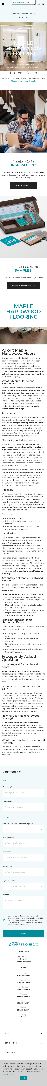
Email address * (8, 852)
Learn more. (8, 1074)
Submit (23, 933)
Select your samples (21, 285)
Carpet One (5, 26)
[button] (35, 4)
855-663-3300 (24, 17)
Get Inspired (11, 1043)
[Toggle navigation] (3, 4)
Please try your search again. (23, 81)
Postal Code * (8, 866)
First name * (7, 787)
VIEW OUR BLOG (21, 185)
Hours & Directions (23, 961)
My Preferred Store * (10, 881)
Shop (7, 1033)
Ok (23, 1078)
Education (10, 1053)
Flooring (17, 26)
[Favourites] (39, 4)
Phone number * (9, 837)
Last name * (7, 801)
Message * (6, 894)
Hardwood (28, 26)
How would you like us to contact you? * (18, 824)
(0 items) (43, 4)
